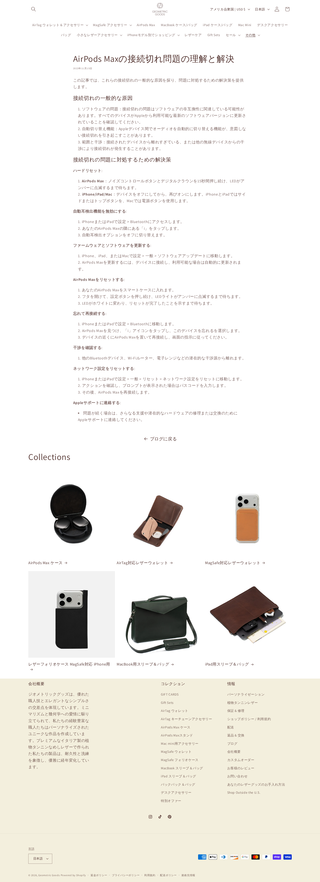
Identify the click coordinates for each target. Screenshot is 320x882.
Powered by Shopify (73, 875)
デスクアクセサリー (176, 792)
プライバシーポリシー (126, 875)
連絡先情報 (188, 875)
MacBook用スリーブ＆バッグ (143, 664)
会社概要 (234, 751)
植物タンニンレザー (242, 702)
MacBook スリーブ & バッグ (182, 768)
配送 (230, 727)
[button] (33, 9)
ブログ (232, 743)
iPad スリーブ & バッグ (178, 776)
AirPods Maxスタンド (177, 735)
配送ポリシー (168, 875)
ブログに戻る (163, 439)
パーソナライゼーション (246, 694)
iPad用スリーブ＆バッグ (227, 664)
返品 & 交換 (236, 735)
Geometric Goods (49, 875)
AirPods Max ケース (45, 562)
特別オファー (171, 800)
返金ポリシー (99, 875)
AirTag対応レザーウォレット (142, 562)
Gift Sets (167, 702)
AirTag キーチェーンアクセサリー (186, 719)
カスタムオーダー (240, 760)
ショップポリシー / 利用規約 (249, 719)
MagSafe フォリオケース (180, 760)
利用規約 (149, 875)
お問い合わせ (237, 776)
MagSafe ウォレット (176, 751)
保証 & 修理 (236, 710)
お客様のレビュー (240, 768)
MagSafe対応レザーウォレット (232, 562)
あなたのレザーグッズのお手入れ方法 (256, 784)
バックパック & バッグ (178, 784)
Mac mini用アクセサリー (180, 743)
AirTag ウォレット (174, 710)
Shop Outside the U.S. (244, 792)
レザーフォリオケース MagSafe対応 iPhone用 (69, 664)
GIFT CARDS (170, 694)
